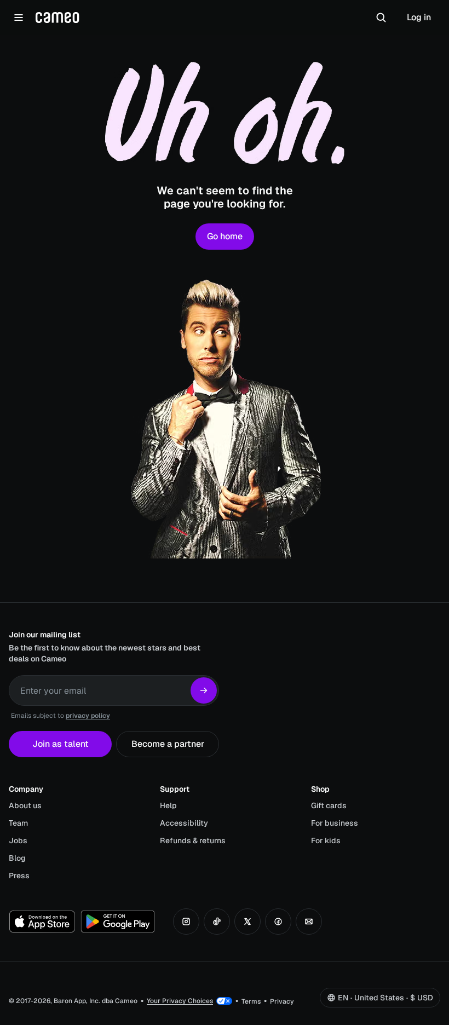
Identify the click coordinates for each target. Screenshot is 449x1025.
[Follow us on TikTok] (217, 921)
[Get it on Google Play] (118, 921)
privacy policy (88, 715)
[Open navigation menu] (18, 17)
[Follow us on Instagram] (186, 921)
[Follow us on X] (247, 921)
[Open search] (381, 17)
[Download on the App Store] (42, 921)
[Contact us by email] (309, 921)
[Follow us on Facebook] (278, 921)
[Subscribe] (204, 690)
